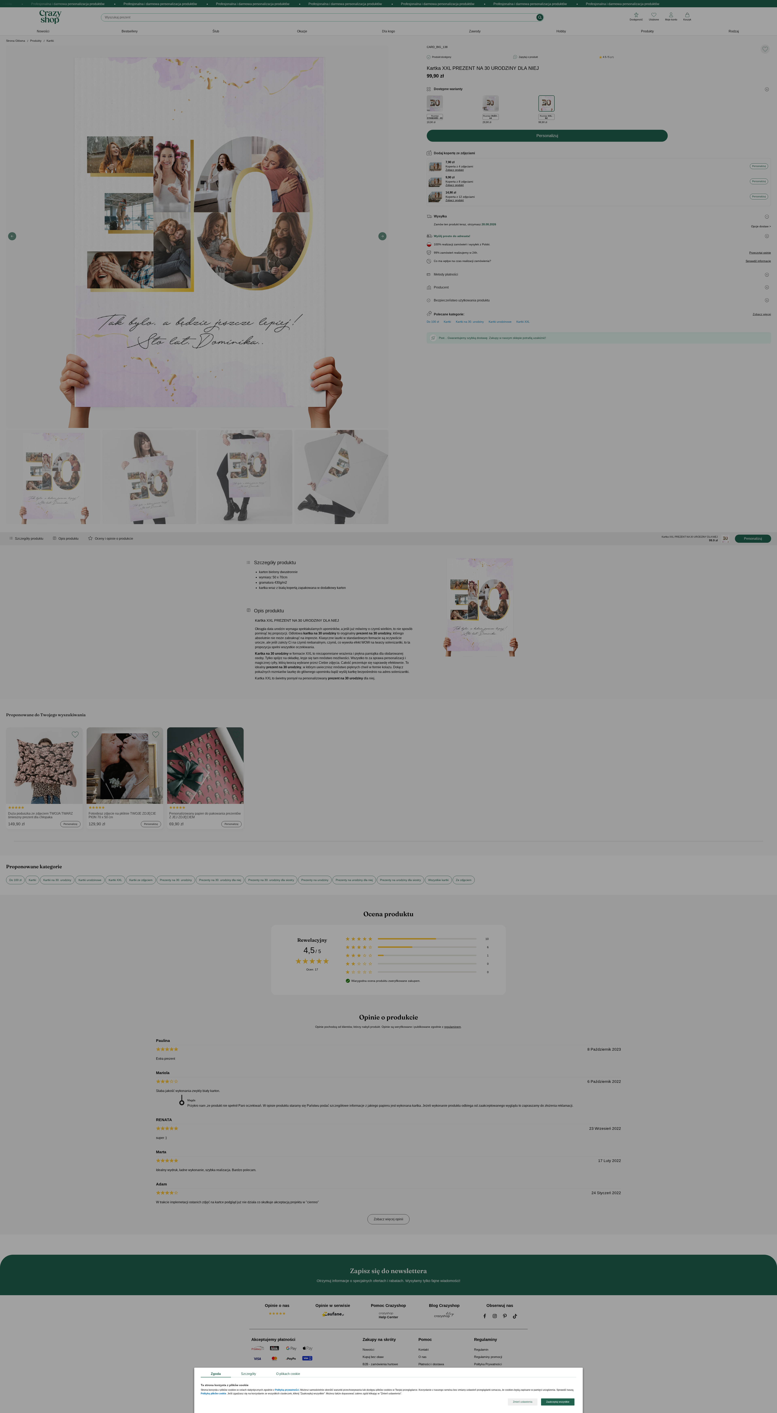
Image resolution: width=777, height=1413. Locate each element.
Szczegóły (248, 1374)
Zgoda (216, 1374)
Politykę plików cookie (213, 1393)
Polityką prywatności (287, 1390)
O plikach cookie (288, 1374)
